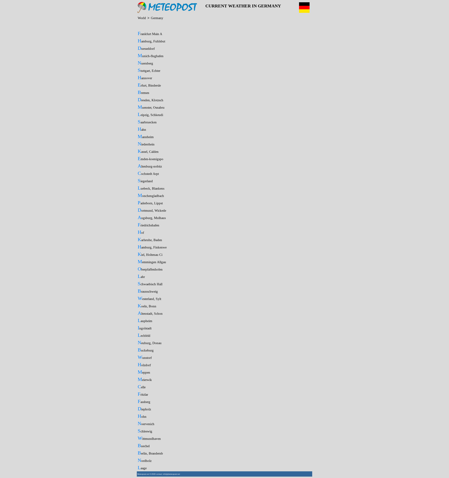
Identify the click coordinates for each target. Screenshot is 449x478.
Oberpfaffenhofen (150, 269)
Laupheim (145, 320)
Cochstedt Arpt (148, 173)
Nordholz (145, 460)
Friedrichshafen (148, 224)
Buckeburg (146, 350)
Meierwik (145, 379)
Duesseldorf (146, 48)
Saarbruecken (147, 121)
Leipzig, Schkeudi (150, 114)
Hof (141, 232)
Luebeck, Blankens (151, 188)
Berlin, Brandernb (150, 453)
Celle (142, 386)
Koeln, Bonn (147, 305)
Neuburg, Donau (150, 342)
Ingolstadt (145, 327)
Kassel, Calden (148, 151)
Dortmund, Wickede (152, 210)
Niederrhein (146, 143)
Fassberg (144, 401)
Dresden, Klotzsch (150, 99)
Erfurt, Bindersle (149, 85)
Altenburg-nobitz (150, 166)
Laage (142, 467)
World (142, 18)
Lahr (141, 276)
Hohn (142, 416)
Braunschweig (148, 291)
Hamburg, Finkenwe (152, 247)
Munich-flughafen (150, 55)
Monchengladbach (151, 195)
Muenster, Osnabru (151, 107)
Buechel (144, 445)
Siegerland (145, 180)
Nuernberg (145, 63)
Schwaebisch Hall (150, 283)
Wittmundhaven (149, 438)
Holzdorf (144, 364)
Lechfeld (144, 335)
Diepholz (144, 408)
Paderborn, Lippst (150, 202)
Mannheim (146, 136)
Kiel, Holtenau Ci (150, 254)
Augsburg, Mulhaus (152, 217)
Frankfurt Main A (150, 33)
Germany (157, 18)
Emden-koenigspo (150, 158)
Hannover (145, 77)
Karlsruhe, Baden (150, 239)
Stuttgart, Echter (149, 70)
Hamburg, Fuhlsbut (151, 40)
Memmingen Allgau (152, 261)
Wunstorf (145, 357)
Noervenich (146, 423)
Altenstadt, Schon (150, 313)
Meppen (144, 372)
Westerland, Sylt (149, 298)
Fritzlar (143, 394)
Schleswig (145, 430)
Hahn (142, 129)
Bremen (143, 92)
